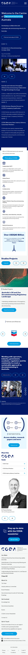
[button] (15, 375)
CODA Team (5, 463)
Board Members (5, 589)
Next (12, 77)
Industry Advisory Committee (8, 586)
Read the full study (9, 310)
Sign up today (14, 539)
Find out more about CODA (11, 37)
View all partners (14, 343)
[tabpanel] (14, 109)
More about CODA (11, 158)
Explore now (14, 445)
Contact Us (4, 617)
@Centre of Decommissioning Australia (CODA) (14, 640)
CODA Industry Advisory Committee (11, 473)
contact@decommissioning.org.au (11, 638)
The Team (3, 583)
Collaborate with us (6, 375)
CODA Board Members (8, 468)
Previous (4, 77)
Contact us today (9, 633)
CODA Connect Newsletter (8, 613)
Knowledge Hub (5, 602)
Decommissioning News (7, 606)
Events (3, 610)
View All (6, 263)
